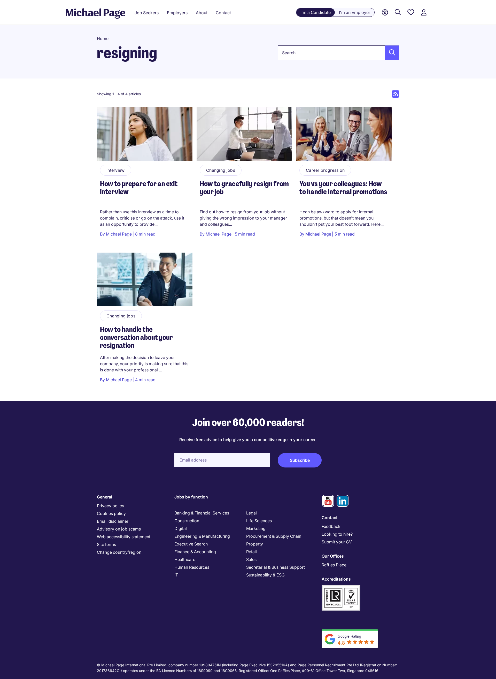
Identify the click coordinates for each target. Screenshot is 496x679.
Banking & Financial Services (201, 513)
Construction (186, 520)
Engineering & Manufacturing (202, 536)
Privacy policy (110, 505)
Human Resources (191, 567)
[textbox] (338, 52)
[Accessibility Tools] (384, 12)
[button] (390, 52)
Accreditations (336, 579)
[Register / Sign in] (423, 12)
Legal (251, 513)
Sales (251, 559)
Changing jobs (220, 170)
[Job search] (398, 12)
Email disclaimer (112, 521)
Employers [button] (177, 12)
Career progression (325, 170)
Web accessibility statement (123, 536)
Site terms (106, 544)
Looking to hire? (337, 534)
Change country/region (119, 552)
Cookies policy (111, 513)
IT (176, 574)
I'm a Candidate (315, 12)
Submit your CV (337, 541)
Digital (180, 528)
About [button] (201, 12)
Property (254, 544)
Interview (115, 170)
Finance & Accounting (195, 551)
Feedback (331, 526)
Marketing (256, 528)
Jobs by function (191, 497)
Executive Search (191, 544)
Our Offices (333, 556)
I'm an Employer (354, 12)
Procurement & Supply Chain (273, 536)
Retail (251, 551)
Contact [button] (223, 12)
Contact (330, 517)
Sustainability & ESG (265, 574)
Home (103, 38)
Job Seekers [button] (147, 12)
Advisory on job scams (119, 529)
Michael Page (119, 234)
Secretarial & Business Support (275, 567)
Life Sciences (259, 520)
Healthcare (184, 559)
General (104, 497)
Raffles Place (334, 564)
